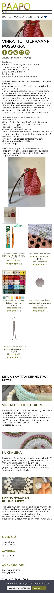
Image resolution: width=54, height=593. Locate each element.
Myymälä (19, 17)
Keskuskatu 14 (9, 542)
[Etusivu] (16, 9)
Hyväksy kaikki (39, 588)
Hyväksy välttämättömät (19, 588)
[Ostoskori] (41, 17)
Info (36, 17)
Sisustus (6, 58)
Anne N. (18, 58)
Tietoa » (45, 583)
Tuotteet (7, 17)
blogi (29, 17)
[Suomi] (46, 17)
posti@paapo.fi (9, 572)
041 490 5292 (13, 570)
